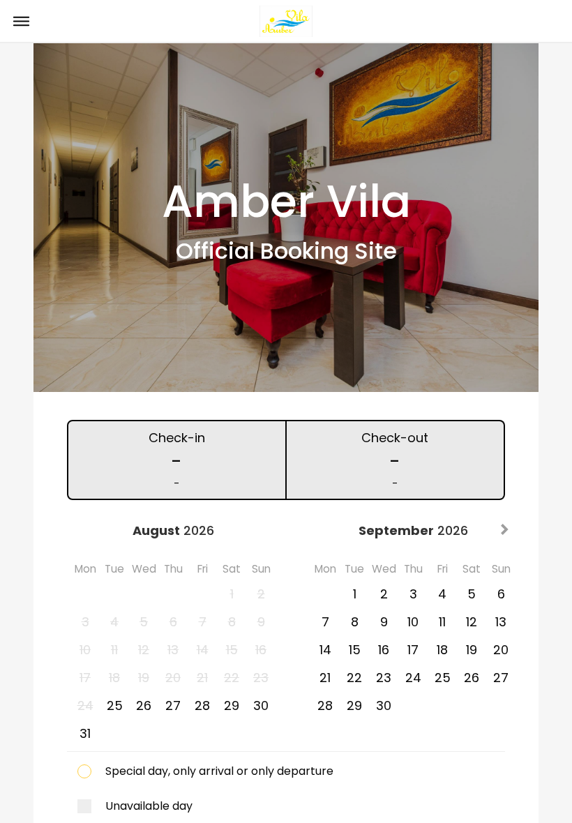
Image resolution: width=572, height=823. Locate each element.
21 (325, 677)
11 (442, 622)
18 (442, 649)
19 (471, 649)
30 (261, 705)
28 (202, 705)
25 (115, 705)
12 (471, 622)
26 (143, 705)
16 (383, 649)
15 (355, 649)
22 (354, 677)
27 (173, 705)
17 (413, 649)
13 (500, 622)
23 (383, 677)
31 (85, 733)
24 (413, 677)
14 (325, 649)
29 (231, 705)
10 (413, 622)
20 (501, 649)
